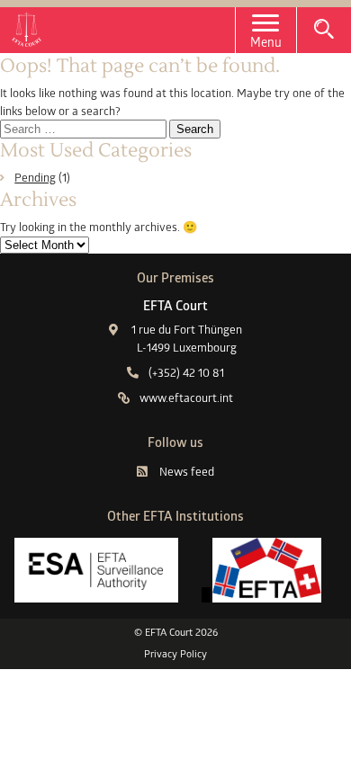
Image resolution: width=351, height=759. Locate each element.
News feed (186, 471)
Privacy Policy (175, 654)
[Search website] (324, 29)
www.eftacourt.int (186, 397)
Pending (35, 177)
